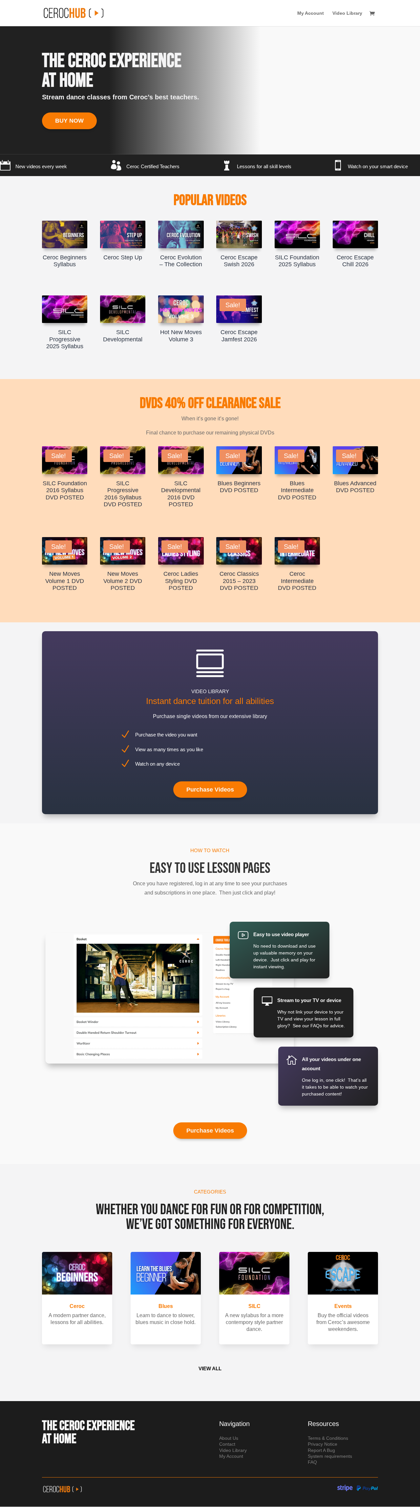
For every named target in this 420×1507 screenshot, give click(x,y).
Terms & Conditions (328, 1438)
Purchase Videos (210, 789)
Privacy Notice (322, 1444)
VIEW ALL (210, 1368)
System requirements (330, 1456)
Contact (227, 1444)
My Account (310, 13)
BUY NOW (69, 120)
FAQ (312, 1462)
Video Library (347, 13)
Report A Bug (321, 1450)
